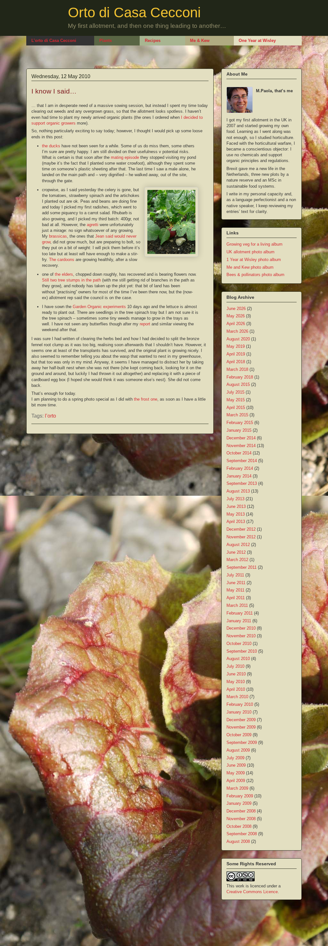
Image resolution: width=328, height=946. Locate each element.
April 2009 (235, 780)
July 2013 (235, 498)
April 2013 (235, 521)
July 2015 (235, 392)
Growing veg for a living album (254, 244)
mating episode (125, 157)
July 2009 (235, 757)
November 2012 (241, 536)
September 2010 (241, 651)
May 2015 (235, 399)
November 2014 (241, 445)
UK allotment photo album (250, 251)
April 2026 (235, 323)
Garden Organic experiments (99, 306)
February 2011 (239, 613)
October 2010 (238, 643)
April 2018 (235, 361)
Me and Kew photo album (250, 267)
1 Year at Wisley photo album (253, 259)
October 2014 (238, 453)
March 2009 (237, 788)
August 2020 (238, 339)
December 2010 (241, 628)
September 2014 (241, 460)
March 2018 (237, 369)
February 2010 (239, 704)
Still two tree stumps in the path (71, 280)
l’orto (50, 416)
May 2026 (235, 316)
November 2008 (241, 818)
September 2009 (241, 742)
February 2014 (239, 468)
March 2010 (237, 696)
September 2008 (241, 833)
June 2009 (236, 765)
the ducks (51, 145)
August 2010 (238, 658)
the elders (64, 274)
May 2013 (235, 514)
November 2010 (241, 635)
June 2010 (236, 674)
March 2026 (237, 331)
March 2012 (237, 559)
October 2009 (238, 734)
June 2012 (236, 552)
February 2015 (239, 422)
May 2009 (235, 773)
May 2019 (235, 346)
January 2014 (238, 476)
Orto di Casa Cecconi (134, 12)
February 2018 (239, 377)
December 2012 (241, 529)
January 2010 (238, 712)
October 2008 (238, 826)
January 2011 (238, 620)
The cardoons (61, 259)
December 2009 (241, 719)
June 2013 (236, 506)
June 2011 (235, 582)
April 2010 (235, 689)
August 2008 (238, 841)
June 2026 (236, 308)
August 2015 (238, 384)
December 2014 (241, 438)
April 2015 (235, 407)
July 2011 (235, 575)
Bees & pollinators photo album (255, 274)
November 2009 (241, 727)
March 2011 (237, 605)
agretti (92, 224)
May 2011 (235, 590)
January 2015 (238, 430)
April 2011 (235, 597)
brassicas (58, 236)
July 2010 (235, 666)
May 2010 (235, 681)
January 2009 (238, 803)
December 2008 (241, 811)
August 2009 (238, 750)
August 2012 (238, 544)
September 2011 (241, 567)
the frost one (145, 399)
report (145, 324)
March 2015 (237, 414)
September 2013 (241, 483)
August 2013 (238, 491)
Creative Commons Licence (252, 891)
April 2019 (235, 354)
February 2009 (239, 796)
